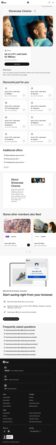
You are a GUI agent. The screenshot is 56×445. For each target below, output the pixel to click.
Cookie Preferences (34, 415)
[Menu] (53, 2)
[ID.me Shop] (4, 2)
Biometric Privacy (7, 421)
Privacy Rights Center (35, 413)
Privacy (5, 415)
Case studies (6, 397)
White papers (6, 403)
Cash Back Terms (34, 418)
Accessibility (6, 413)
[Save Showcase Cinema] (35, 11)
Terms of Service (7, 418)
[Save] (28, 221)
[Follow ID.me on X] (4, 431)
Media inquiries (33, 406)
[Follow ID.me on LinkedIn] (8, 431)
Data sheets (6, 400)
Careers (31, 397)
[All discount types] (28, 2)
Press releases (7, 406)
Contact (31, 400)
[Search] (49, 2)
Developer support (34, 403)
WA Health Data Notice (35, 421)
